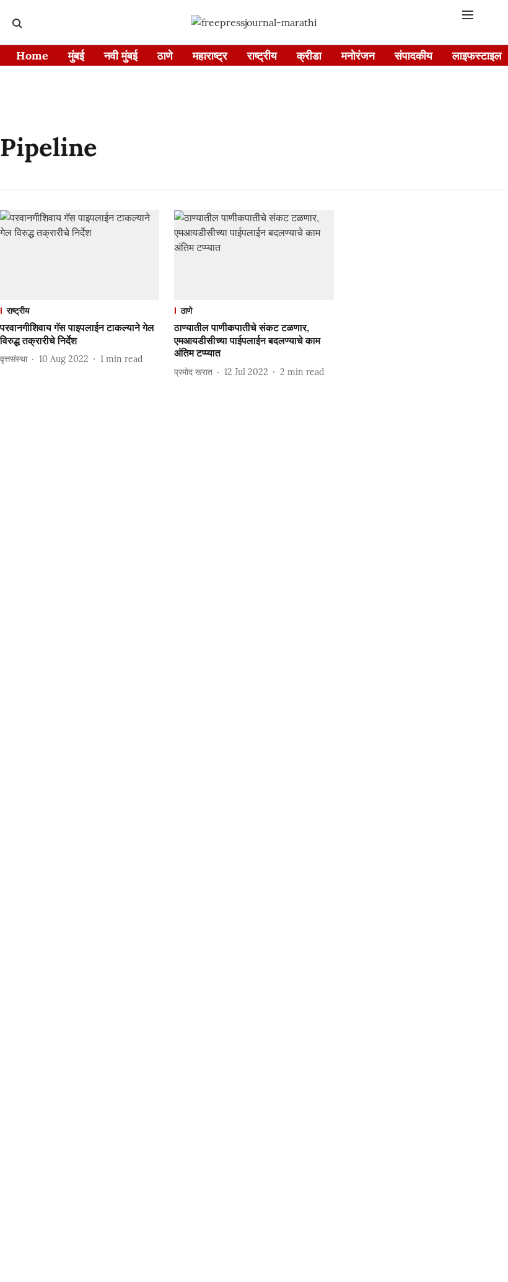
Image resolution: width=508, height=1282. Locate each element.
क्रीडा (309, 55)
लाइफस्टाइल (477, 55)
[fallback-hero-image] (79, 255)
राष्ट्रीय (262, 55)
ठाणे (165, 55)
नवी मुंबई (121, 55)
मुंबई (76, 55)
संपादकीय (413, 55)
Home (32, 55)
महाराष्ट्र (210, 55)
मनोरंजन (358, 55)
